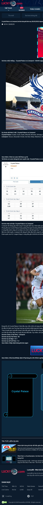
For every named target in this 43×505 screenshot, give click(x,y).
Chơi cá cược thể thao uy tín (18, 157)
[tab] (11, 15)
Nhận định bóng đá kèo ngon (18, 343)
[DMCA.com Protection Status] (4, 502)
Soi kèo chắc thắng (8, 61)
